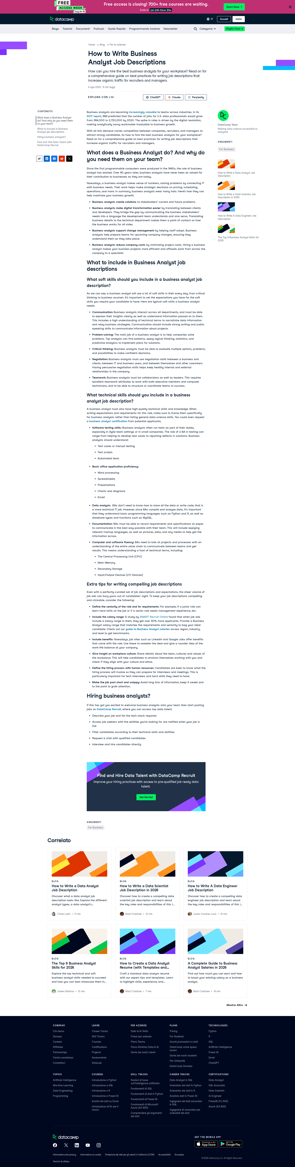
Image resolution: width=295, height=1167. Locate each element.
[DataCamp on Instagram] (99, 1145)
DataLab (97, 1063)
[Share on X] (69, 159)
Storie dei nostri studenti (183, 1055)
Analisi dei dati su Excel (105, 1101)
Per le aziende (118, 44)
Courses (96, 1041)
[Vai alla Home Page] (62, 19)
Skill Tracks (98, 1036)
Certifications (99, 1047)
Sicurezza (179, 1154)
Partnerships (60, 1052)
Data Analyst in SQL (181, 1080)
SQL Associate (217, 1085)
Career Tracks (100, 1031)
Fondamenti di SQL (141, 1088)
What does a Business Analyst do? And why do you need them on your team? (55, 120)
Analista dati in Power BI (183, 1096)
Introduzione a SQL (102, 1085)
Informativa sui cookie (90, 1154)
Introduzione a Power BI (105, 1096)
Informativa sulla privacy (64, 1154)
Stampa (57, 1036)
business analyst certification (108, 421)
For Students (177, 1036)
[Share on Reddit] (62, 159)
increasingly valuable (143, 112)
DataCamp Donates (181, 1066)
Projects (96, 1052)
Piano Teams (138, 1041)
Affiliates (58, 1047)
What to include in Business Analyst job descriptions (52, 130)
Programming (60, 1096)
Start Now (232, 7)
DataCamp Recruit (109, 709)
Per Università (177, 1060)
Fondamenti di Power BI (144, 1099)
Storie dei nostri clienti (143, 1052)
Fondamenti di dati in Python (147, 1094)
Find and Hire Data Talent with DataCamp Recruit (54, 144)
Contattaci (59, 1063)
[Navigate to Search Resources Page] (195, 29)
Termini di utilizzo (61, 1161)
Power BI (214, 1052)
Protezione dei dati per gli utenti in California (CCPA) (129, 1154)
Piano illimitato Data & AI (145, 1047)
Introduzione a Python (104, 1080)
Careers (57, 1041)
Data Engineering (63, 1090)
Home (91, 44)
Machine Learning (63, 1085)
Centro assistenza (63, 1057)
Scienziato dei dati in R (182, 1090)
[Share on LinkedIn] (47, 159)
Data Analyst (216, 1080)
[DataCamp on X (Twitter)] (66, 1145)
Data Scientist (216, 1090)
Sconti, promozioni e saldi (184, 1041)
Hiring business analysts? (51, 137)
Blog (102, 44)
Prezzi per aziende (141, 1036)
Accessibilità (164, 1154)
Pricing (173, 1031)
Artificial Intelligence (220, 1047)
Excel (212, 1057)
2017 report (94, 116)
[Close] (290, 7)
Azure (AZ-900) (217, 1106)
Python (212, 1031)
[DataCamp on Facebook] (55, 1145)
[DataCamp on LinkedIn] (77, 1145)
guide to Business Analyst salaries (148, 629)
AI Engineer (215, 1096)
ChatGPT (214, 1063)
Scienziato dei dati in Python (185, 1085)
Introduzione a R (101, 1090)
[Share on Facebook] (54, 159)
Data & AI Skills (139, 1031)
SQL (211, 1041)
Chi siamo (58, 1031)
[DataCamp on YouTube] (88, 1145)
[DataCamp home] (77, 1137)
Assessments (99, 1057)
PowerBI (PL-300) (218, 1101)
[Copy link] (39, 159)
